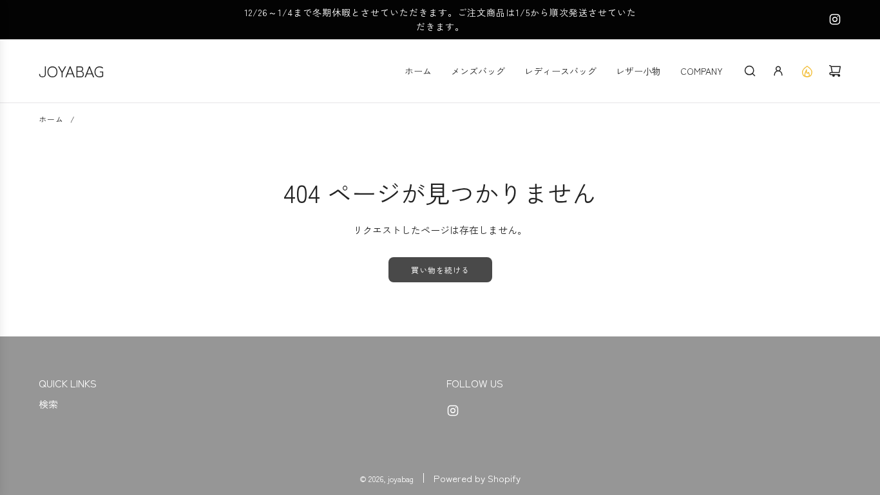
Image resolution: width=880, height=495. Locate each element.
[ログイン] (778, 71)
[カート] (835, 71)
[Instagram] (835, 19)
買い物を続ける (440, 269)
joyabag (71, 70)
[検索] (750, 71)
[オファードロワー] (806, 71)
